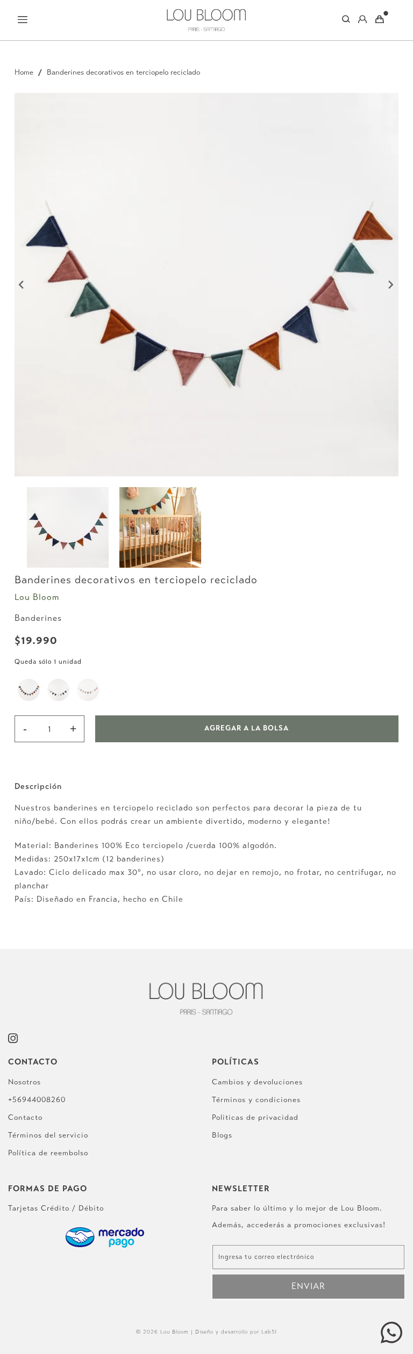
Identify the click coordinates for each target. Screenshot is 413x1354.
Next (391, 284)
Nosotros (24, 1082)
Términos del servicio (48, 1135)
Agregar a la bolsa (246, 728)
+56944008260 (37, 1099)
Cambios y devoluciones (257, 1082)
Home (24, 72)
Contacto (25, 1117)
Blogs (222, 1135)
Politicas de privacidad (255, 1117)
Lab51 (269, 1332)
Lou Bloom (37, 597)
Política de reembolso (48, 1152)
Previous (22, 284)
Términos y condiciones (256, 1099)
